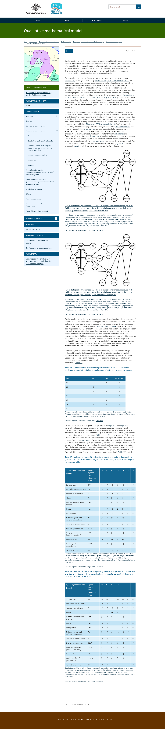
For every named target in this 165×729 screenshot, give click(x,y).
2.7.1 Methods (57, 116)
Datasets (31, 165)
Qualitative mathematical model (40, 141)
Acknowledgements (33, 199)
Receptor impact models (37, 155)
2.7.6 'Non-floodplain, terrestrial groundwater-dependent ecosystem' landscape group (57, 179)
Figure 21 (77, 146)
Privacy (101, 719)
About (67, 20)
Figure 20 (119, 144)
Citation (29, 194)
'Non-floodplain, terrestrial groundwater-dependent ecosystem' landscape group (40, 182)
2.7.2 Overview (57, 121)
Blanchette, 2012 (93, 124)
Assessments (97, 20)
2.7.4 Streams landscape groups (57, 131)
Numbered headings (34, 218)
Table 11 (78, 363)
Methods (29, 116)
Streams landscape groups (114, 42)
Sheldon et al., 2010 (103, 81)
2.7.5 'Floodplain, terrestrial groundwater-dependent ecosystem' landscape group (57, 170)
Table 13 (111, 435)
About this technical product (37, 211)
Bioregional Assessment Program (49, 42)
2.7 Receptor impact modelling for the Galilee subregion (38, 93)
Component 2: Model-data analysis (37, 241)
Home (38, 20)
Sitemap (109, 719)
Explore (126, 20)
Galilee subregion (66, 42)
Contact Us (60, 719)
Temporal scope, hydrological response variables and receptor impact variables (40, 148)
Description (32, 136)
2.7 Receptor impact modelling (38, 248)
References (32, 160)
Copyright (80, 719)
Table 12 (100, 435)
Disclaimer (89, 719)
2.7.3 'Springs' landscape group (57, 126)
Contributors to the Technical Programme (37, 205)
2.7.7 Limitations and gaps (57, 189)
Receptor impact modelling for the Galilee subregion (88, 42)
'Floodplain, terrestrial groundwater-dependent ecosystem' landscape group (40, 172)
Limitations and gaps (34, 189)
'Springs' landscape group (36, 126)
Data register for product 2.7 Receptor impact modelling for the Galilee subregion (38, 261)
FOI (96, 719)
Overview (29, 121)
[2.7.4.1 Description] (67, 51)
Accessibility (70, 719)
